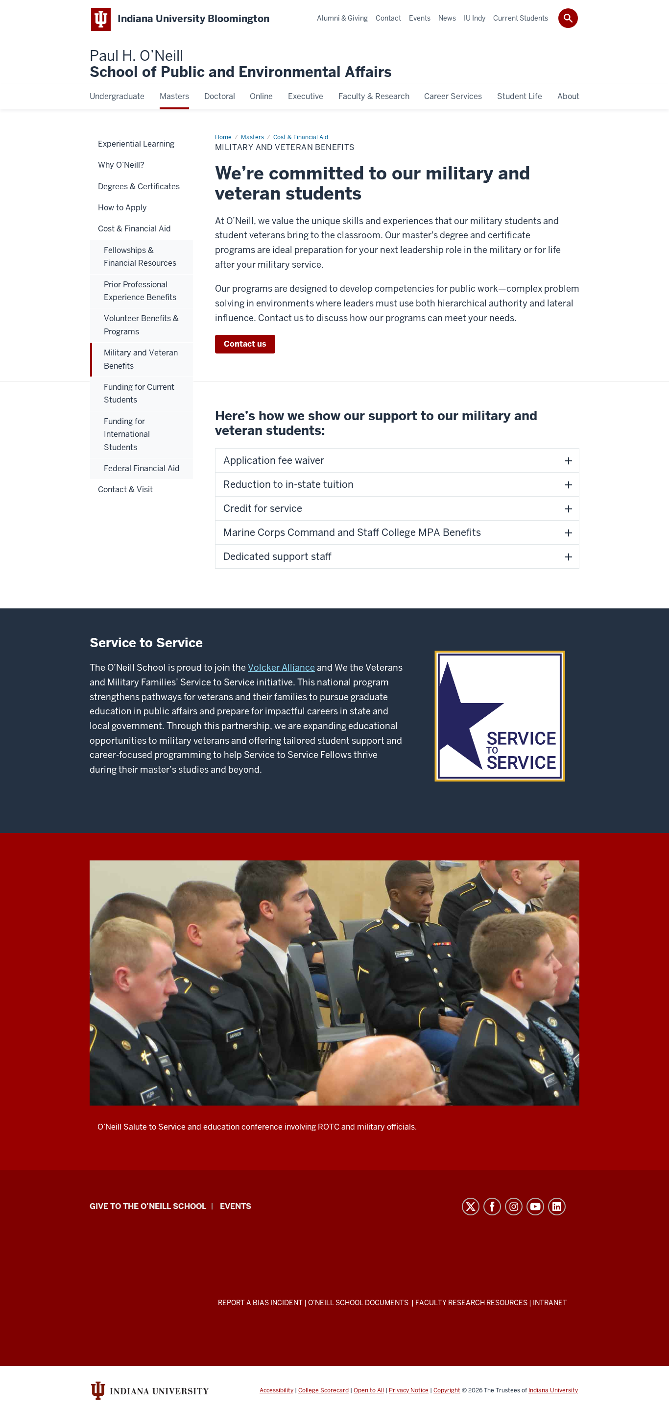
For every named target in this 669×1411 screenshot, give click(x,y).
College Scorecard (323, 1390)
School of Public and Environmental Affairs (240, 64)
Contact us (245, 344)
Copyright (446, 1390)
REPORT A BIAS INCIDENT (260, 1302)
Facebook (492, 1206)
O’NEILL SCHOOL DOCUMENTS (359, 1302)
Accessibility (276, 1390)
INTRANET (550, 1302)
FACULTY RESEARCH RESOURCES (471, 1302)
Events (235, 1206)
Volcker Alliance (281, 667)
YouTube (535, 1206)
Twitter (470, 1206)
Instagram (514, 1206)
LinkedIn (557, 1206)
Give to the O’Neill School (148, 1206)
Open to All (369, 1390)
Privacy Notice (409, 1390)
